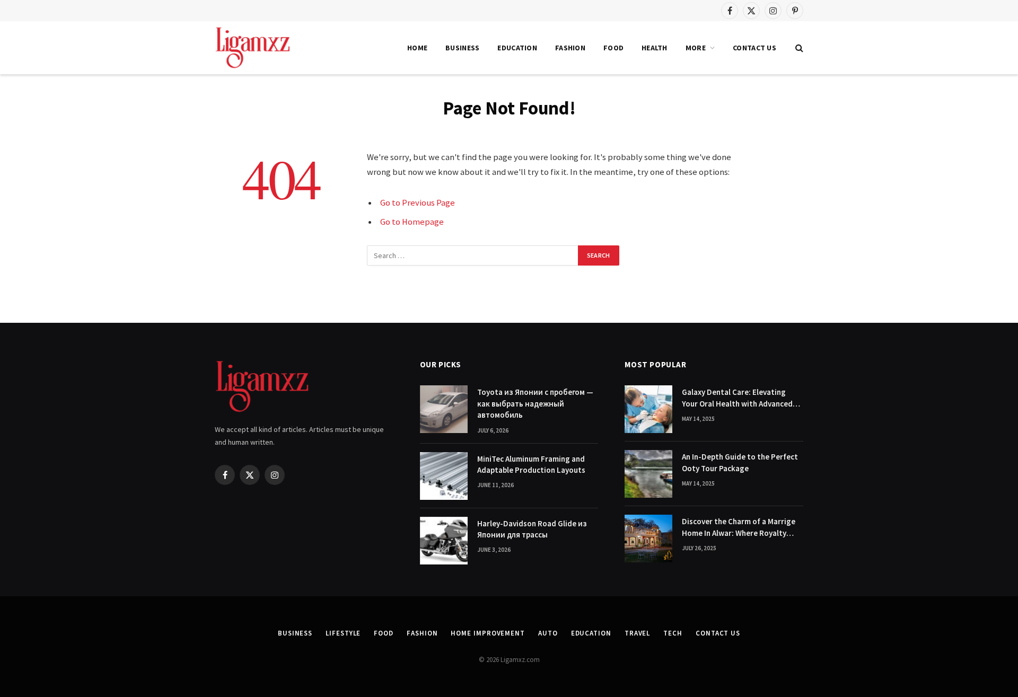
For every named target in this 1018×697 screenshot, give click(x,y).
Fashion (570, 47)
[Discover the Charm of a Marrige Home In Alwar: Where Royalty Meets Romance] (648, 538)
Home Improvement (488, 633)
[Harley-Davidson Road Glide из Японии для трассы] (444, 540)
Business (462, 47)
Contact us (754, 47)
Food (613, 47)
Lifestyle (343, 633)
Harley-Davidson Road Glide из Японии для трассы (532, 529)
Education (517, 47)
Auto (548, 633)
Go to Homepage (412, 221)
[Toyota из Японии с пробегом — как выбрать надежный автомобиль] (444, 409)
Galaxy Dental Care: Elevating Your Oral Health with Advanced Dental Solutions (737, 398)
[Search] (798, 48)
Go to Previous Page (417, 202)
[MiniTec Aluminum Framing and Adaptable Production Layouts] (444, 476)
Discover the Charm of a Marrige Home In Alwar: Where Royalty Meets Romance (738, 527)
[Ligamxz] (253, 47)
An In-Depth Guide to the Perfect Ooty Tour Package (740, 462)
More (696, 47)
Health (655, 47)
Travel (637, 633)
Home (417, 47)
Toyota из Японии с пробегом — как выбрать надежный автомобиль (535, 403)
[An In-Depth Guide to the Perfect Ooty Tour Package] (648, 474)
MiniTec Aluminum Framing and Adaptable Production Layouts (531, 464)
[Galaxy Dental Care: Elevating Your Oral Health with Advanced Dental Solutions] (648, 409)
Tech (672, 633)
